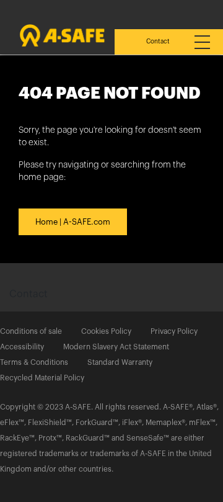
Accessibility (22, 347)
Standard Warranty (119, 362)
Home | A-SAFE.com (72, 222)
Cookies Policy (106, 331)
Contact (158, 41)
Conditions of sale (31, 331)
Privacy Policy (174, 331)
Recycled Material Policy (42, 378)
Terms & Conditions (34, 362)
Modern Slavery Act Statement (116, 347)
